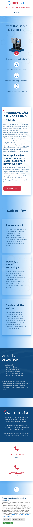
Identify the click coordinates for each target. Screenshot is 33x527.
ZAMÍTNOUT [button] (7, 519)
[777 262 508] (16, 448)
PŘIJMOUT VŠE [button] (8, 523)
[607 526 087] (16, 467)
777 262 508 (16, 454)
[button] (16, 12)
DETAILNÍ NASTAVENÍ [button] (18, 519)
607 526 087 (16, 473)
